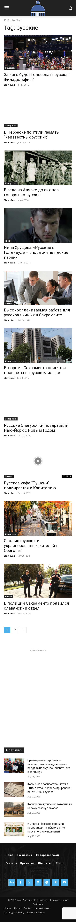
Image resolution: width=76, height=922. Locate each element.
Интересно (10, 125)
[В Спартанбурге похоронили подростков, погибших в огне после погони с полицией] (14, 829)
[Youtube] (64, 882)
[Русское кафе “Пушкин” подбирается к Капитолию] (38, 461)
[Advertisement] (38, 691)
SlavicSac (9, 84)
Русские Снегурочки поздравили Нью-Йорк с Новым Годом (36, 428)
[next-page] (23, 630)
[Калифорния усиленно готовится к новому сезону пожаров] (14, 809)
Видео (8, 596)
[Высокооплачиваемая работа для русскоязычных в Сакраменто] (38, 288)
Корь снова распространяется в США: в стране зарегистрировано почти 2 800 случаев (49, 787)
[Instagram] (29, 882)
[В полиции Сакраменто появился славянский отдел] (38, 581)
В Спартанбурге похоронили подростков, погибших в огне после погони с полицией (46, 827)
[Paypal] (38, 882)
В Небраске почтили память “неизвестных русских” (31, 135)
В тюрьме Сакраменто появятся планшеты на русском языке (35, 370)
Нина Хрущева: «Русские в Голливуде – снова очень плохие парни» (36, 252)
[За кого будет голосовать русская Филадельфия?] (38, 52)
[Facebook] (20, 882)
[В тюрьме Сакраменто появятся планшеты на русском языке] (38, 345)
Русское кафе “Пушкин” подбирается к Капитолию (30, 485)
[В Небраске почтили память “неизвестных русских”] (38, 110)
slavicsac (9, 377)
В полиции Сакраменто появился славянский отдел (36, 606)
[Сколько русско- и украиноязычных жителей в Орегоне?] (38, 518)
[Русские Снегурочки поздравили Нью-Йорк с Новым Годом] (38, 403)
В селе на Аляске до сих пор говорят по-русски (31, 192)
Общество (10, 68)
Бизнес (8, 303)
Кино (7, 240)
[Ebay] (11, 882)
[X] (55, 882)
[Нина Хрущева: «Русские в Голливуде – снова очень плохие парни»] (38, 225)
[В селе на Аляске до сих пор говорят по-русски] (38, 168)
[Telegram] (46, 882)
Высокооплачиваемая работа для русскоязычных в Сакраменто (37, 312)
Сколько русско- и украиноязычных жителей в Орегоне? (31, 545)
